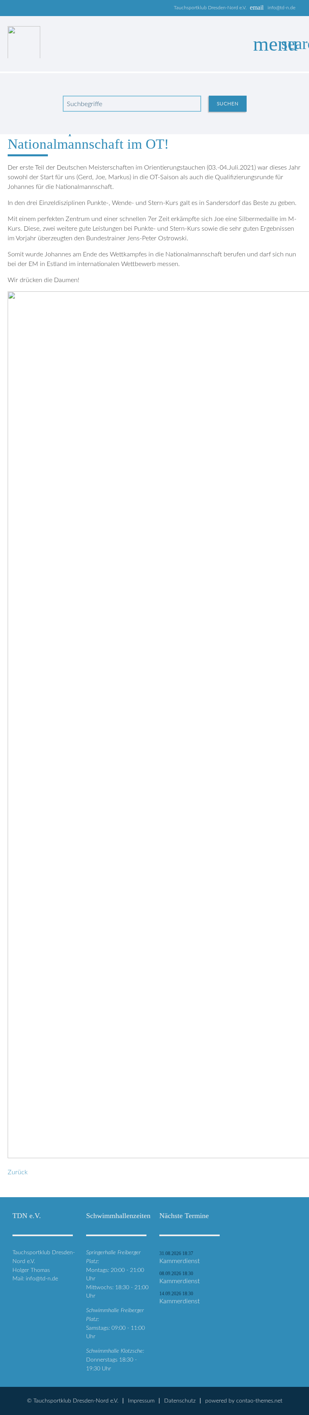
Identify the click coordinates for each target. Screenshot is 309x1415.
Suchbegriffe (84, 104)
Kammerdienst (179, 1261)
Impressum (141, 1401)
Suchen (228, 103)
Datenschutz (180, 1401)
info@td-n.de (281, 7)
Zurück (18, 1172)
